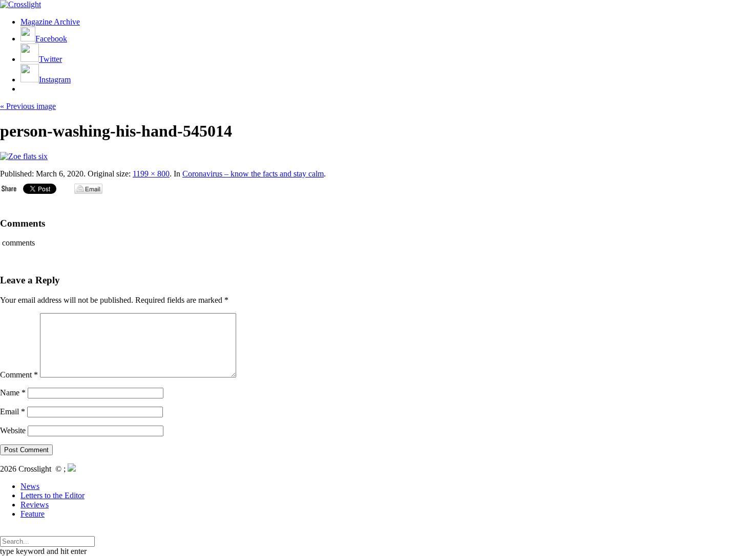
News (29, 486)
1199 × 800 (151, 173)
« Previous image (28, 106)
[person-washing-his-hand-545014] (24, 156)
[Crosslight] (20, 4)
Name (13, 392)
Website (13, 430)
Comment (19, 374)
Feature (32, 513)
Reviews (34, 504)
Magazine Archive (50, 21)
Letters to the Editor (52, 495)
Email (12, 411)
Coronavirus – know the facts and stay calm (253, 173)
